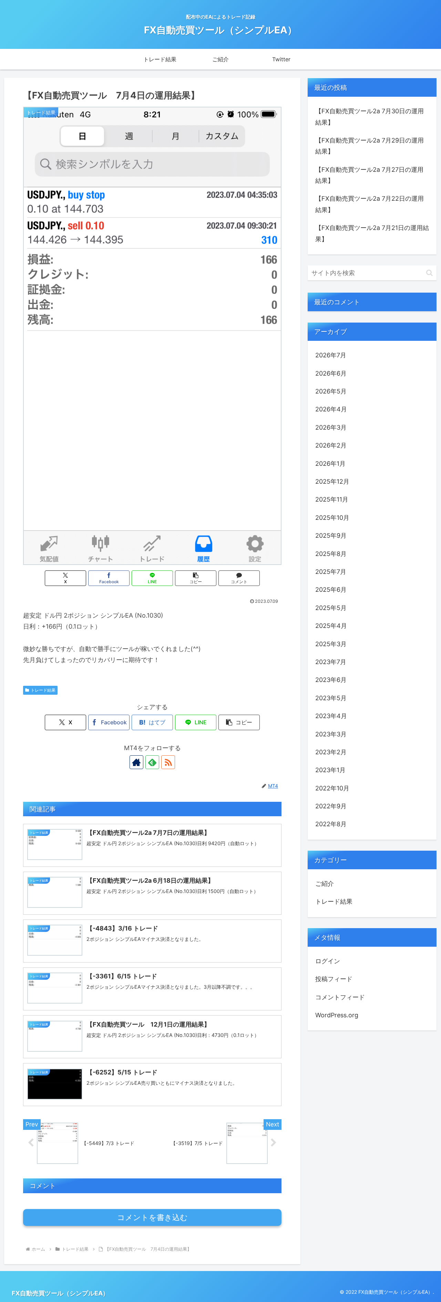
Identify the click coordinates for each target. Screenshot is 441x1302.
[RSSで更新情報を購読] (168, 762)
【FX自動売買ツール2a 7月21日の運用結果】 (372, 233)
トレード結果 (43, 690)
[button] (195, 578)
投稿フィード (333, 979)
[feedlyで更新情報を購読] (152, 762)
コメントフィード (340, 997)
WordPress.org (336, 1015)
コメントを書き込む (152, 1217)
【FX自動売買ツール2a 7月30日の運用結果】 (369, 116)
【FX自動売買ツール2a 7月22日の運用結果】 (369, 204)
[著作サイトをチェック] (136, 762)
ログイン (327, 961)
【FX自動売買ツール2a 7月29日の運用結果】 (369, 146)
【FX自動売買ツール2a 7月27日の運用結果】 (369, 175)
